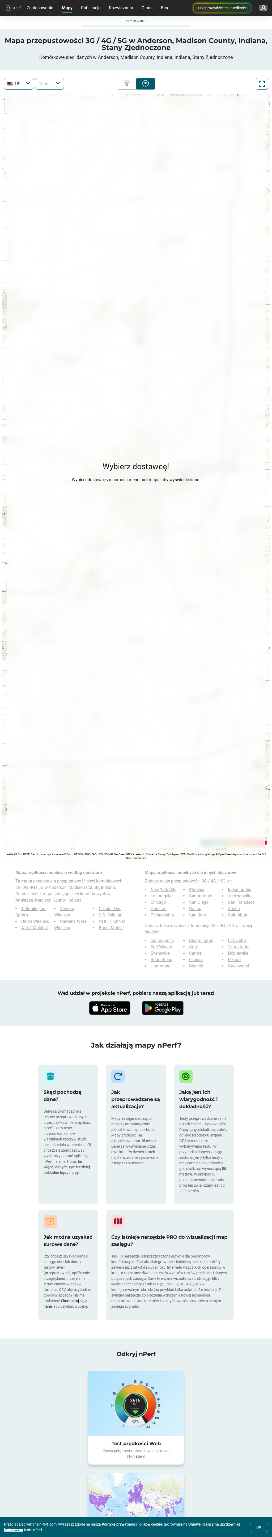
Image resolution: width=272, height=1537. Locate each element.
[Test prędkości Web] (136, 1403)
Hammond (161, 965)
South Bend (161, 959)
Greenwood (238, 965)
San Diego (199, 902)
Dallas (195, 908)
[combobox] (19, 84)
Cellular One (110, 908)
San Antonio (200, 895)
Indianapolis (239, 889)
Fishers (196, 959)
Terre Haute (238, 946)
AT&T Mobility (34, 927)
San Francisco (241, 902)
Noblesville (238, 953)
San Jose (198, 915)
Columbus (237, 915)
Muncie (196, 965)
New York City (163, 889)
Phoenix (196, 889)
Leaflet (10, 854)
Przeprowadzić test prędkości (222, 8)
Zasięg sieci (128, 84)
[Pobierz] (109, 1008)
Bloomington (201, 940)
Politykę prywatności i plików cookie (132, 1524)
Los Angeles (162, 895)
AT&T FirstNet (112, 921)
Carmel (195, 953)
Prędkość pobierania (145, 84)
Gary (193, 946)
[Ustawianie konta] (263, 8)
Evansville (160, 953)
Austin (234, 908)
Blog (165, 7)
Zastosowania (40, 7)
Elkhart (234, 959)
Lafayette (237, 940)
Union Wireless (35, 921)
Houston (159, 908)
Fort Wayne (161, 946)
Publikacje (90, 7)
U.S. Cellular (110, 915)
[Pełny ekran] (262, 84)
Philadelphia (162, 915)
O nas (147, 7)
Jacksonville (239, 895)
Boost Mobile (111, 927)
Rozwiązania (121, 7)
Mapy (67, 7)
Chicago (158, 902)
